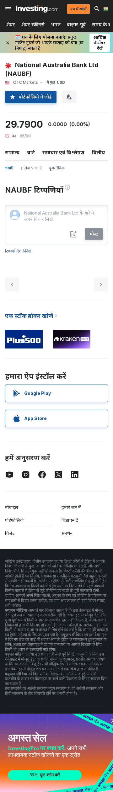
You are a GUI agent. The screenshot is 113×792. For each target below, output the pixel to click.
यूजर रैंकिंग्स (57, 168)
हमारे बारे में (71, 507)
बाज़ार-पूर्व (76, 24)
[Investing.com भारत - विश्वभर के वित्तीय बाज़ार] (37, 9)
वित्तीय (98, 152)
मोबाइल (11, 507)
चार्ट (31, 152)
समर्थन (67, 533)
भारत (56, 24)
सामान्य (12, 152)
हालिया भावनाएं (30, 168)
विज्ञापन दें (70, 520)
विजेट (9, 533)
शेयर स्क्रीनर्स (33, 24)
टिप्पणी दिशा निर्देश (18, 251)
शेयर (10, 24)
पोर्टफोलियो (14, 520)
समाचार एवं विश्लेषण (63, 152)
